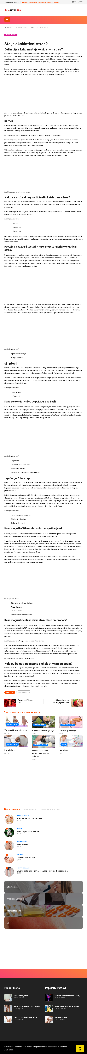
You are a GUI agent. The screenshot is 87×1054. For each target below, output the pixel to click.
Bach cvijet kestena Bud (28, 831)
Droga (64, 744)
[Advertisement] (43, 94)
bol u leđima (9, 750)
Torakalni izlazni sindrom (15, 730)
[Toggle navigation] (7, 19)
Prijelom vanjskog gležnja (43, 730)
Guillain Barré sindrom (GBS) (67, 995)
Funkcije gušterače (67, 730)
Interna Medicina (22, 28)
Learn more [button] (8, 1050)
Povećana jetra (21, 995)
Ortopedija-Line (12, 724)
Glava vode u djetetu (26, 857)
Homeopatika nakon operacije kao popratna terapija (40, 2)
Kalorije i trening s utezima (67, 1006)
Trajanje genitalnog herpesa (29, 818)
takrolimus (63, 750)
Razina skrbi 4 (61, 1017)
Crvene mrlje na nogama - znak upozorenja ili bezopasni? (42, 870)
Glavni (9, 28)
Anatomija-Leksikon (68, 725)
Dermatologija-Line (40, 745)
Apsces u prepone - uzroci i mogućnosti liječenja (40, 753)
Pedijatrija (20, 855)
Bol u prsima (22, 844)
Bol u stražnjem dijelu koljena (27, 1006)
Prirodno (20, 828)
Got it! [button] (80, 1048)
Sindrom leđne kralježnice (25, 1017)
